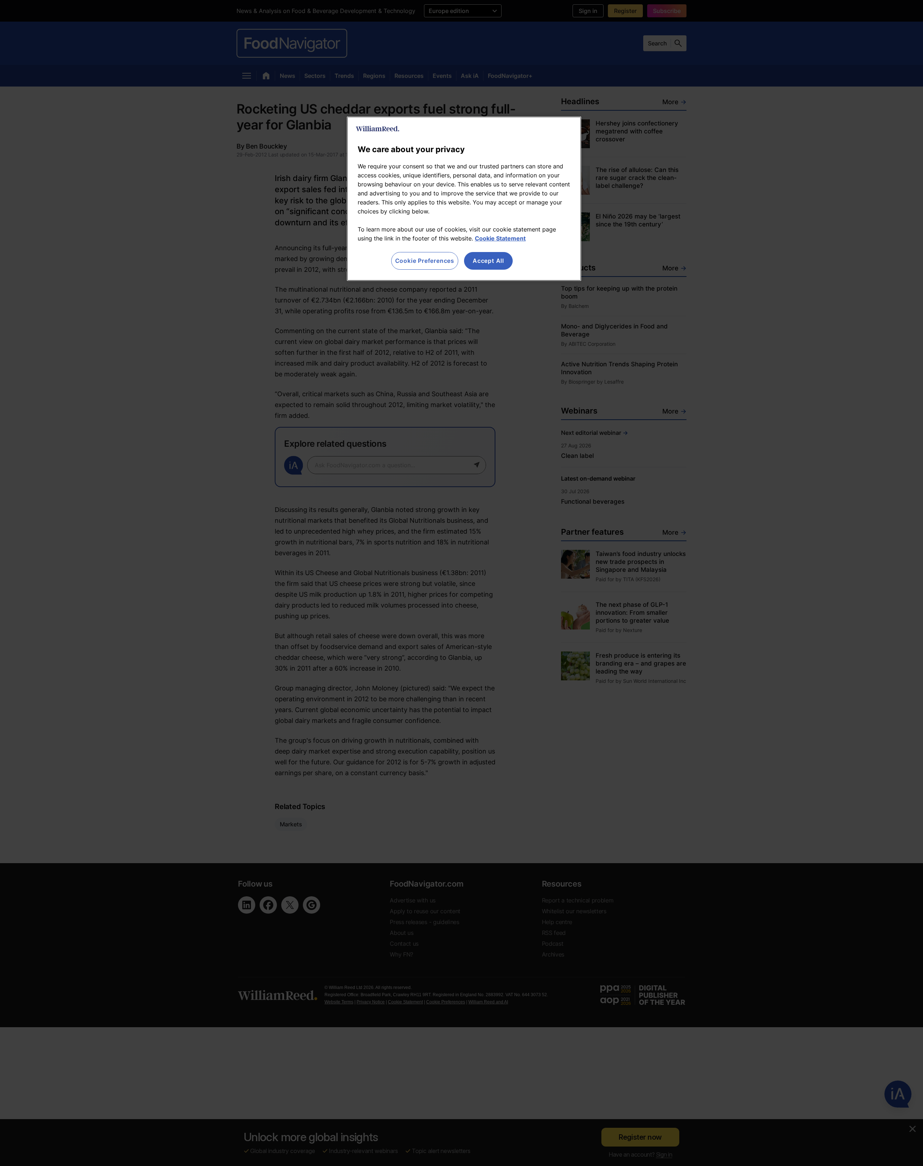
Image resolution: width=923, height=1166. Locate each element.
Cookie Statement (500, 238)
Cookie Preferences (424, 260)
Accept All (488, 260)
